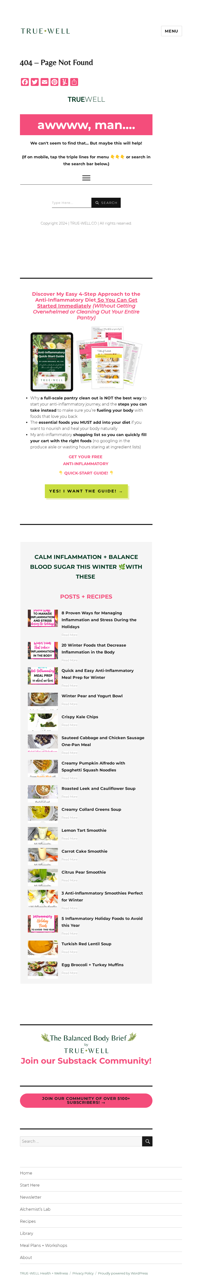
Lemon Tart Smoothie (84, 830)
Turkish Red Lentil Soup (86, 944)
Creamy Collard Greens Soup (91, 809)
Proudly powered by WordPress (123, 1273)
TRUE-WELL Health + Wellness (44, 1273)
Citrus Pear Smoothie (84, 872)
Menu (171, 31)
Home (26, 1173)
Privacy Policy (83, 1273)
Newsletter (30, 1197)
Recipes (28, 1221)
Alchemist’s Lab (35, 1209)
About (26, 1257)
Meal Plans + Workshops (43, 1245)
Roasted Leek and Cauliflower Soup (98, 788)
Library (26, 1233)
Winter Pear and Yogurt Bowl (92, 696)
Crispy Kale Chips (80, 717)
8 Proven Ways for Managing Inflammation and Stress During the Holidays (99, 620)
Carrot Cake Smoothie (84, 851)
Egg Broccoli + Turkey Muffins (93, 964)
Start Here (30, 1185)
